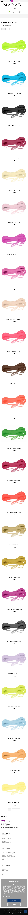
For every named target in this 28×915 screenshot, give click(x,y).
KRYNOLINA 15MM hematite (14, 641)
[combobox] (14, 25)
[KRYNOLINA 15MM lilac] (14, 671)
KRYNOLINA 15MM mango (14, 770)
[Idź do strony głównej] (14, 8)
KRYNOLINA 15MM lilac (13, 674)
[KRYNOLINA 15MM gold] (14, 574)
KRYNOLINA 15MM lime (14, 706)
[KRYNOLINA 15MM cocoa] (14, 381)
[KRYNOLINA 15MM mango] (14, 768)
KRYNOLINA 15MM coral (14, 416)
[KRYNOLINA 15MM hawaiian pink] (14, 607)
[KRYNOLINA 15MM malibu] (14, 735)
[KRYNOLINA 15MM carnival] (14, 252)
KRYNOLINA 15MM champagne (13, 319)
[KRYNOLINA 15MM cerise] (14, 284)
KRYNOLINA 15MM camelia (13, 190)
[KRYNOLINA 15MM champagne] (14, 316)
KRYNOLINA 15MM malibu (14, 738)
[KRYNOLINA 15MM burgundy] (14, 155)
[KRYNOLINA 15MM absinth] (14, 58)
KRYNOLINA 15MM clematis (14, 351)
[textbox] (13, 25)
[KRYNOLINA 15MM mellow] (14, 800)
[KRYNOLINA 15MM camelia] (14, 187)
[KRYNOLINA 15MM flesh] (14, 542)
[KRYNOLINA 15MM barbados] (14, 91)
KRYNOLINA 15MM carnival (13, 254)
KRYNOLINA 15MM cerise (14, 287)
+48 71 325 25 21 (6, 1)
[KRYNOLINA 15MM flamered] (14, 510)
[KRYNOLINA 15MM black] (14, 123)
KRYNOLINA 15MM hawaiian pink (14, 609)
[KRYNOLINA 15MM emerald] (14, 445)
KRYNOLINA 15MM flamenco (14, 480)
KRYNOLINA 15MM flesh (14, 545)
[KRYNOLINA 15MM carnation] (14, 220)
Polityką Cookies (16, 913)
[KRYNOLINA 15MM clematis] (14, 349)
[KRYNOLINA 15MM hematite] (14, 639)
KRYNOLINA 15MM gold (14, 577)
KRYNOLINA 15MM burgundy (14, 158)
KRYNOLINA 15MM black (14, 126)
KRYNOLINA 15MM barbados (14, 93)
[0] (8, 12)
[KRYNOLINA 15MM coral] (14, 413)
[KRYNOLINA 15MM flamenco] (14, 478)
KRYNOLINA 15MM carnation (14, 222)
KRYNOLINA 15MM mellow (14, 803)
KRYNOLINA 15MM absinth (13, 61)
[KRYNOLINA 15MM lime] (14, 703)
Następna (18, 810)
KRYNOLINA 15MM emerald (14, 448)
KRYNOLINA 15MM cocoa (14, 383)
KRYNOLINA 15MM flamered (14, 512)
